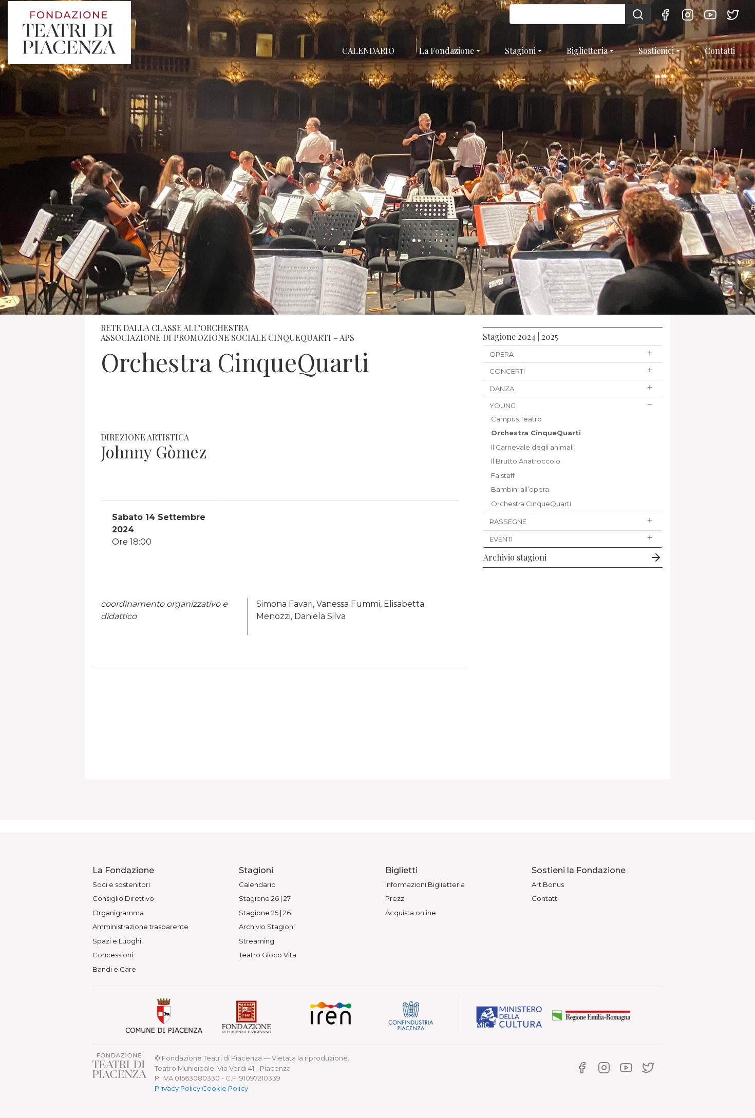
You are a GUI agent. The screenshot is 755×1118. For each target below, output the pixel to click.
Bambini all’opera (520, 489)
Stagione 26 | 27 (265, 898)
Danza (501, 388)
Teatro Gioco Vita (267, 955)
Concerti (507, 371)
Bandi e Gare (114, 969)
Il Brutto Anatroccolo (525, 461)
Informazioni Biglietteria (425, 884)
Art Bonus (548, 884)
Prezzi (395, 898)
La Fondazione (446, 50)
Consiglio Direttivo (123, 898)
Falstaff (503, 475)
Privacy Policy (177, 1088)
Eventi (501, 539)
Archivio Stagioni (267, 926)
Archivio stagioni (514, 557)
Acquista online (410, 913)
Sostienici (656, 50)
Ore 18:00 (158, 529)
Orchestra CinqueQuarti (536, 433)
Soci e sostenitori (121, 884)
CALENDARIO (368, 50)
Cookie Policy (225, 1088)
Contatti (720, 50)
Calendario (257, 884)
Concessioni (112, 955)
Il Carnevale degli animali (532, 447)
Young (502, 405)
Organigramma (118, 913)
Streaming (256, 941)
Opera (501, 354)
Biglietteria (587, 50)
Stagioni (520, 50)
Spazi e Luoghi (116, 941)
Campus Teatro (516, 419)
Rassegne (507, 521)
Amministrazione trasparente (140, 926)
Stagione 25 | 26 (265, 913)
